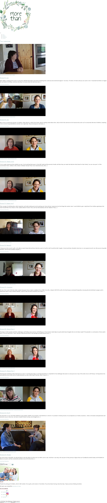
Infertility (6, 242)
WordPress (18, 502)
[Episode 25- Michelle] (23, 450)
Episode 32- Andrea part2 (7, 161)
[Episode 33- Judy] (23, 115)
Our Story (4, 38)
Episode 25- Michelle (5, 455)
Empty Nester (2, 451)
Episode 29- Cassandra (6, 287)
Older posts (2, 463)
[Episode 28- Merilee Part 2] (23, 325)
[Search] (12, 464)
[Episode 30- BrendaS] (23, 241)
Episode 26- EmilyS (5, 413)
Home (3, 34)
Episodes (4, 35)
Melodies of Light (16, 486)
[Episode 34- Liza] (23, 73)
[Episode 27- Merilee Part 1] (23, 367)
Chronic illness (3, 284)
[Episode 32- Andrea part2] (23, 157)
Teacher (10, 242)
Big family (2, 74)
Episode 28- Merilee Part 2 (7, 329)
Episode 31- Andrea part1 (7, 203)
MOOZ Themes (7, 502)
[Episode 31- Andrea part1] (23, 199)
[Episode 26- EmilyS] (23, 408)
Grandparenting (12, 116)
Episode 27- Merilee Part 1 (7, 371)
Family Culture (12, 74)
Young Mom (13, 284)
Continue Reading (4, 84)
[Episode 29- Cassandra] (23, 283)
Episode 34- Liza (4, 78)
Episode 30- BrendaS (5, 245)
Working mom (13, 158)
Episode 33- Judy (4, 120)
